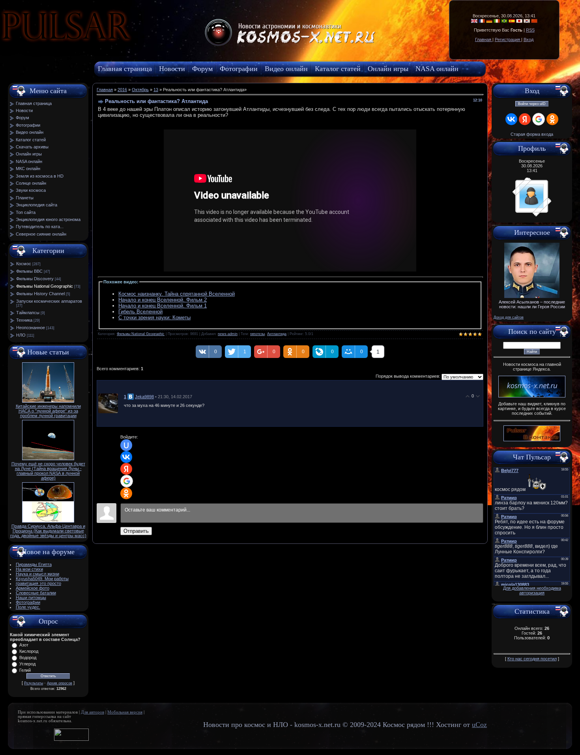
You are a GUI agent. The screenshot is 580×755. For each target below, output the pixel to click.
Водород (27, 657)
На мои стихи (29, 569)
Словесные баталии (36, 592)
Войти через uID (532, 104)
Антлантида (276, 334)
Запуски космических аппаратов (49, 301)
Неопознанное (30, 327)
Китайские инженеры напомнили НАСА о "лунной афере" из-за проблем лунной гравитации (48, 411)
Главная (483, 39)
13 (155, 89)
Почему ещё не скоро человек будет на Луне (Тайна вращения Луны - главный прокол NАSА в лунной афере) (48, 470)
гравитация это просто (38, 583)
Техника (24, 320)
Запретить (136, 45)
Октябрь (140, 89)
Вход (528, 39)
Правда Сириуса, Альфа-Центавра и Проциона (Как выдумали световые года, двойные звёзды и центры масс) (48, 531)
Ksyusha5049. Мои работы (42, 578)
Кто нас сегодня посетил (532, 658)
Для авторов (92, 712)
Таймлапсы (27, 312)
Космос (23, 263)
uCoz (479, 725)
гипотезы (257, 334)
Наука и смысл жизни (37, 573)
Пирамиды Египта (34, 564)
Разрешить (180, 45)
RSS (530, 30)
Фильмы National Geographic (44, 286)
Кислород (28, 651)
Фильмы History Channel (40, 293)
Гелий (25, 670)
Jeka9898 (144, 396)
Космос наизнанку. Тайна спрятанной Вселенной (176, 294)
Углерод (27, 663)
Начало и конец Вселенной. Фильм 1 (162, 306)
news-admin (228, 334)
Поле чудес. (28, 607)
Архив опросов (59, 683)
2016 (122, 89)
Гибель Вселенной (140, 312)
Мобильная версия (124, 712)
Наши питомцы (31, 597)
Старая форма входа (532, 134)
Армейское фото (32, 588)
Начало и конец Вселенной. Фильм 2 (162, 300)
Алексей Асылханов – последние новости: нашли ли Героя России (532, 304)
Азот (23, 645)
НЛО (21, 335)
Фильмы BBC (29, 271)
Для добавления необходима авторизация (532, 590)
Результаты (33, 683)
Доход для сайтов (509, 317)
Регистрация (508, 39)
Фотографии (28, 602)
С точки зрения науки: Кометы (154, 317)
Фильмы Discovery (35, 278)
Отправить (136, 531)
